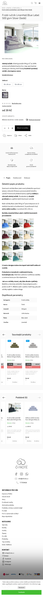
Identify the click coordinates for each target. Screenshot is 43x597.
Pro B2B (4, 511)
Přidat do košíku (22, 128)
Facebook (16, 474)
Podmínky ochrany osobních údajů (12, 508)
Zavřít (36, 141)
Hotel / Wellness (7, 545)
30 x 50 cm (29, 441)
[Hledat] (31, 3)
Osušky (4, 531)
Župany (4, 533)
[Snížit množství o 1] (4, 128)
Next (39, 334)
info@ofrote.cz (23, 479)
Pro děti (4, 536)
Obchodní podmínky (8, 505)
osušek (4, 268)
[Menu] (40, 3)
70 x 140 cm (14, 382)
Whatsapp (26, 474)
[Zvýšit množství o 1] (12, 128)
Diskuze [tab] (27, 178)
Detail (9, 378)
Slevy (3, 500)
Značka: (6, 106)
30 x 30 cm (15, 441)
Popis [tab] (8, 178)
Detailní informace (7, 75)
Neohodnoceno (16, 103)
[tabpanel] (14, 362)
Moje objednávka (7, 516)
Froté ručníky (25, 300)
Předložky (5, 539)
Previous (4, 334)
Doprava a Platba (7, 494)
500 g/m (21, 204)
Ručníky (4, 528)
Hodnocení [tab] (17, 178)
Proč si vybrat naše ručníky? (10, 514)
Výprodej (4, 525)
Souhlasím (21, 592)
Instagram (21, 474)
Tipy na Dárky (6, 542)
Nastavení (21, 587)
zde (39, 584)
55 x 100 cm (36, 441)
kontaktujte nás (8, 275)
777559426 (23, 483)
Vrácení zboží (6, 497)
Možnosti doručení (34, 120)
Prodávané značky (7, 502)
